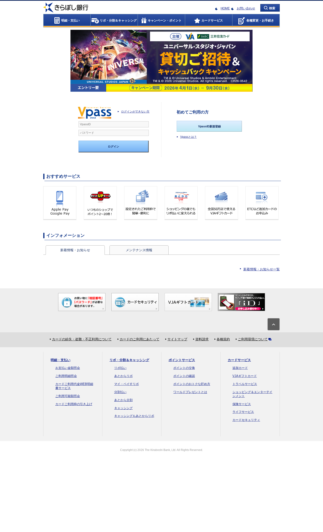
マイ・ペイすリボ (126, 384)
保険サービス (241, 404)
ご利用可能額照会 (67, 396)
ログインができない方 (135, 111)
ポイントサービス (182, 360)
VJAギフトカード (244, 376)
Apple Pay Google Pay (59, 203)
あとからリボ (123, 376)
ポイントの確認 (184, 376)
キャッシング (123, 408)
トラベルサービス (244, 384)
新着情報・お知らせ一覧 (261, 269)
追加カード (240, 368)
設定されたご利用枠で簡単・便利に (140, 203)
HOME (225, 8)
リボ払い (120, 368)
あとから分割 (123, 400)
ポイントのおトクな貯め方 (191, 384)
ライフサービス (243, 412)
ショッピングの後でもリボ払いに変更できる (181, 203)
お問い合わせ (246, 8)
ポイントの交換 (184, 368)
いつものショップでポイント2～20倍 (100, 203)
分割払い (120, 392)
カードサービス (239, 360)
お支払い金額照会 (67, 368)
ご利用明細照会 (66, 376)
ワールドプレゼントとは (190, 392)
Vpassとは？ (188, 136)
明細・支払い (60, 360)
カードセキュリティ (246, 420)
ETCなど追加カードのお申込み (262, 203)
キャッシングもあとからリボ (134, 416)
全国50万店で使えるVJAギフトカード (221, 203)
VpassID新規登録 (209, 126)
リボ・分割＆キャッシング (129, 360)
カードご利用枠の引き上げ (73, 404)
